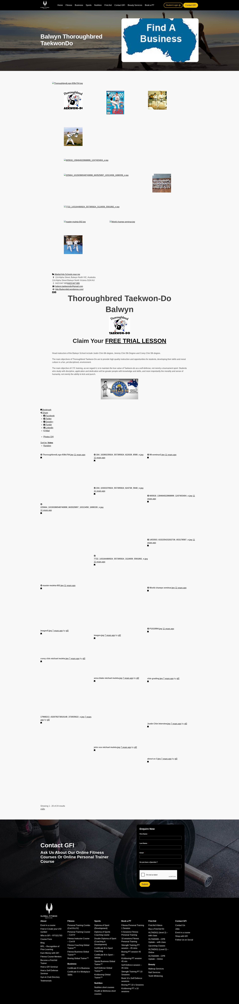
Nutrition (98, 5)
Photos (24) (48, 437)
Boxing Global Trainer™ (78, 958)
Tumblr (48, 425)
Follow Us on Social (184, 940)
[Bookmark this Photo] (41, 458)
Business (79, 5)
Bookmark (46, 410)
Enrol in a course (47, 925)
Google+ (49, 422)
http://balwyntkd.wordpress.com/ (69, 289)
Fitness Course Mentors (50, 957)
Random (47, 446)
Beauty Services (135, 5)
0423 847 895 (73, 283)
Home (60, 5)
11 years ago (79, 455)
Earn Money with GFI (49, 953)
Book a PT (149, 5)
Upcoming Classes (156, 946)
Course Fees (46, 939)
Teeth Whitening (155, 976)
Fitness (69, 5)
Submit (145, 884)
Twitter (48, 419)
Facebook (50, 416)
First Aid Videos (155, 925)
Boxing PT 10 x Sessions (132, 985)
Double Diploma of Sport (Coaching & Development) (105, 941)
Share (45, 413)
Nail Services (154, 972)
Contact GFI (119, 5)
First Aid (108, 5)
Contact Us (180, 925)
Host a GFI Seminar (49, 967)
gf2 (67, 631)
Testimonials (46, 981)
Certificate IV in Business (78, 968)
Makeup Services (156, 969)
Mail (47, 431)
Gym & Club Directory (50, 977)
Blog (42, 943)
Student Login (172, 5)
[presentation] (158, 875)
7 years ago (57, 631)
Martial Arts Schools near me (67, 274)
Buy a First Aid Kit (156, 929)
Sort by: (46, 443)
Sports (88, 5)
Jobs (177, 929)
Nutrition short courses (104, 987)
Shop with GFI (181, 936)
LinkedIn (49, 428)
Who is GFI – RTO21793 (51, 935)
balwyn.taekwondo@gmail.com (69, 286)
